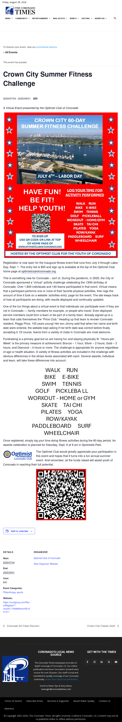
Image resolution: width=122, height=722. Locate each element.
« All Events (10, 52)
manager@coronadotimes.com (56, 689)
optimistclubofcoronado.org (38, 271)
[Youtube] (116, 662)
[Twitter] (109, 662)
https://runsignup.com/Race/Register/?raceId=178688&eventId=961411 (16, 607)
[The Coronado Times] (20, 10)
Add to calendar (19, 531)
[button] (115, 18)
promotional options (46, 47)
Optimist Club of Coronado (47, 558)
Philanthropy (9, 592)
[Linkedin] (102, 662)
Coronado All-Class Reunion (22, 626)
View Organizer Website (46, 563)
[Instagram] (94, 662)
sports (20, 592)
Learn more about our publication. (61, 679)
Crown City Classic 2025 (101, 626)
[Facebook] (87, 662)
